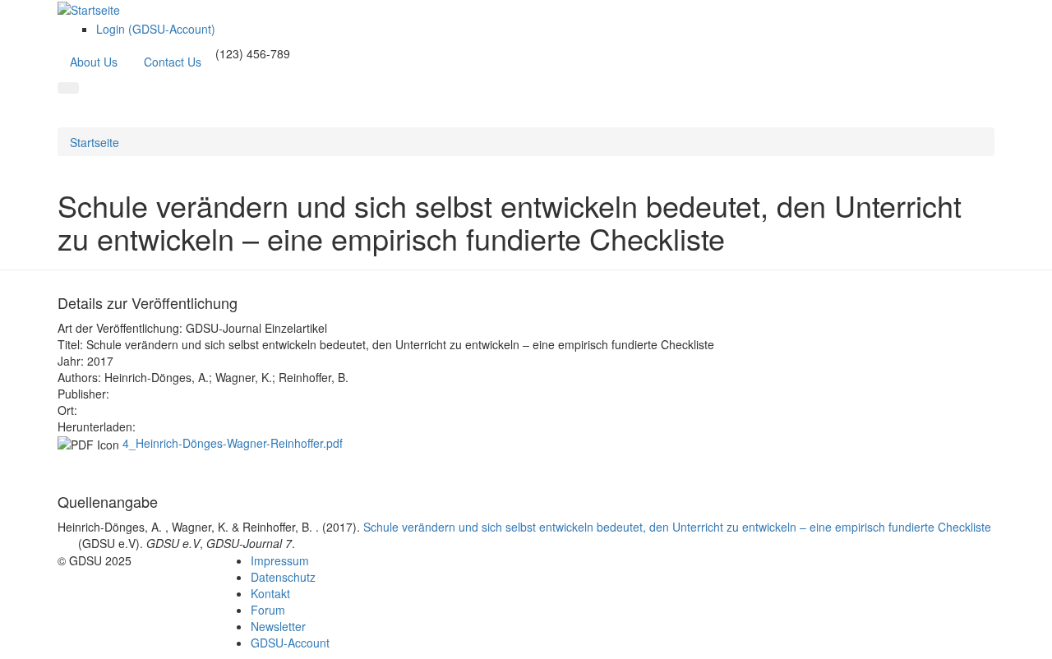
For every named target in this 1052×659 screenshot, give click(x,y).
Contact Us (172, 61)
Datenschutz (283, 577)
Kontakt (270, 593)
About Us (94, 61)
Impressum (280, 560)
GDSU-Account (290, 642)
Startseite (94, 142)
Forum (268, 609)
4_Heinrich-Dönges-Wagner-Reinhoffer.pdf (232, 443)
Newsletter (278, 626)
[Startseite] (89, 8)
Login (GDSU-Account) (155, 29)
